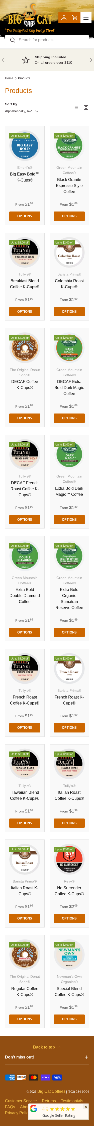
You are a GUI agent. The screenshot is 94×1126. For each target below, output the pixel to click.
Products (24, 78)
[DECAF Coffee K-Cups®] (24, 347)
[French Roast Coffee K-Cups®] (24, 668)
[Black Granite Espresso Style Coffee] (69, 145)
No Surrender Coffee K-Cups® (69, 891)
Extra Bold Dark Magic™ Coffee (69, 491)
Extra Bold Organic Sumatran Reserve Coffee (69, 599)
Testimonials (72, 1101)
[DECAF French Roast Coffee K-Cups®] (24, 454)
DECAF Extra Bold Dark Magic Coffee (69, 388)
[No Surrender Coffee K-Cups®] (69, 859)
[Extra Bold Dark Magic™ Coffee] (69, 454)
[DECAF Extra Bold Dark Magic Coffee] (69, 347)
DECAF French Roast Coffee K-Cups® (25, 489)
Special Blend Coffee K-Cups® (69, 991)
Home (9, 78)
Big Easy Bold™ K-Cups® (24, 177)
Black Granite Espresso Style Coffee (69, 186)
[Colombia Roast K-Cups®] (69, 252)
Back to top (44, 1047)
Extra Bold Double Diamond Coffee (25, 596)
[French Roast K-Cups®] (69, 668)
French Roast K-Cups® (69, 700)
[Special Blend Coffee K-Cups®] (69, 954)
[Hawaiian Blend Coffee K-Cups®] (24, 764)
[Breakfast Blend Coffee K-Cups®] (24, 252)
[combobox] (47, 40)
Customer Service (21, 1101)
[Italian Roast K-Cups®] (24, 859)
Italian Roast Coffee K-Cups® (69, 795)
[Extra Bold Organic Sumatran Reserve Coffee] (69, 555)
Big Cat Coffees (51, 1091)
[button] (74, 17)
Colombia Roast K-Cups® (69, 284)
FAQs (10, 1107)
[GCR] (33, 1108)
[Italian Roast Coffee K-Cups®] (69, 764)
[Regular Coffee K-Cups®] (24, 954)
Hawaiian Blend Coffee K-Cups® (24, 795)
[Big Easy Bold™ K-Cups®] (24, 145)
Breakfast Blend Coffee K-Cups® (24, 284)
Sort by (11, 104)
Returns (49, 1101)
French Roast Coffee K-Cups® (24, 700)
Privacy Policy (17, 1113)
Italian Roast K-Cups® (24, 891)
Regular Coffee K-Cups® (24, 991)
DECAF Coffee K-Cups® (24, 385)
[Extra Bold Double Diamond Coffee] (24, 555)
